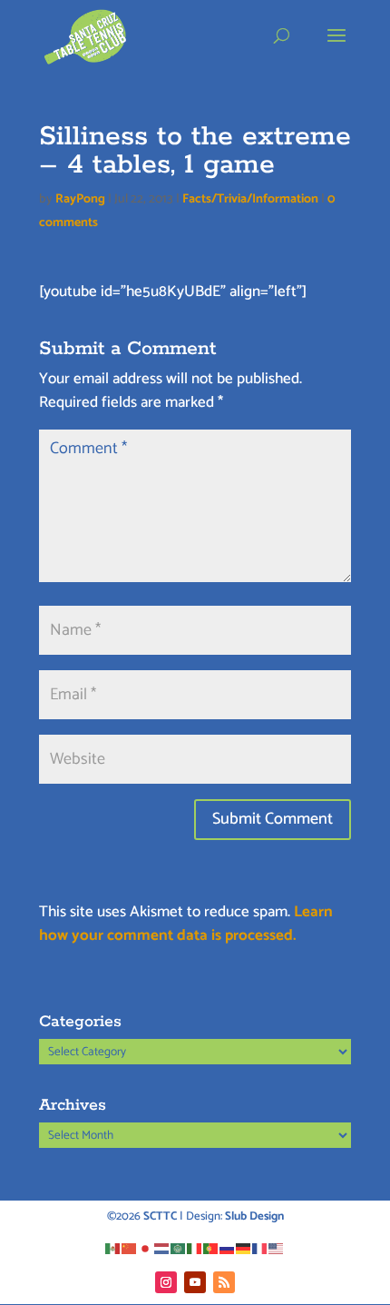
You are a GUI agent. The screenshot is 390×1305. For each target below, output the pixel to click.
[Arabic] (179, 1248)
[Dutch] (162, 1248)
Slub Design (254, 1216)
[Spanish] (113, 1248)
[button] (336, 47)
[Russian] (227, 1248)
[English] (276, 1248)
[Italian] (195, 1248)
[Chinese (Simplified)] (130, 1248)
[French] (260, 1248)
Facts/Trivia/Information (250, 199)
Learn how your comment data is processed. (186, 923)
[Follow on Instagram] (166, 1282)
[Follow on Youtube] (195, 1282)
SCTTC (160, 1216)
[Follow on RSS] (224, 1282)
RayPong (80, 199)
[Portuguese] (211, 1248)
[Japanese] (146, 1248)
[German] (244, 1248)
